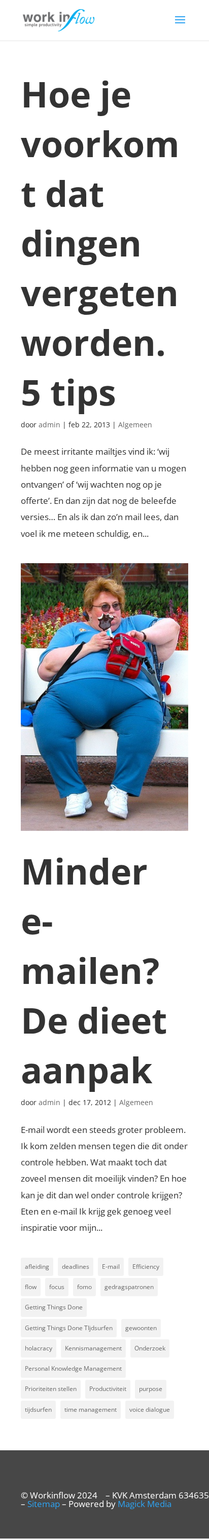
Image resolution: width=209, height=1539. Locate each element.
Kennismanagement (93, 1348)
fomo (84, 1286)
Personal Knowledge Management (73, 1368)
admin (49, 424)
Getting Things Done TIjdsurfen (69, 1328)
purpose (150, 1388)
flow (31, 1286)
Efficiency (145, 1266)
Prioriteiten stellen (51, 1388)
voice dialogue (149, 1409)
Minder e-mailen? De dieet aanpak (94, 970)
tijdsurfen (38, 1409)
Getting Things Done (54, 1307)
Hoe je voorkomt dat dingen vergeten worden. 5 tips (100, 242)
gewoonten (141, 1328)
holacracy (38, 1348)
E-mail (111, 1266)
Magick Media (144, 1504)
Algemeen (135, 424)
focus (56, 1286)
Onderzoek (149, 1348)
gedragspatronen (129, 1286)
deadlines (75, 1266)
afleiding (37, 1266)
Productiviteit (107, 1388)
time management (90, 1409)
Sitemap (43, 1504)
